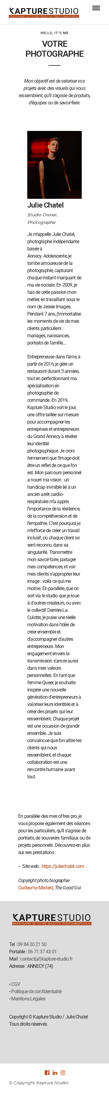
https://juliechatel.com (62, 866)
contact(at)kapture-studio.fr (46, 959)
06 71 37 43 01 (42, 952)
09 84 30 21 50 (32, 944)
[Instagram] (62, 1073)
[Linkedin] (54, 1073)
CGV (15, 984)
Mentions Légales (28, 999)
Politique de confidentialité (36, 991)
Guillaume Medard (35, 888)
